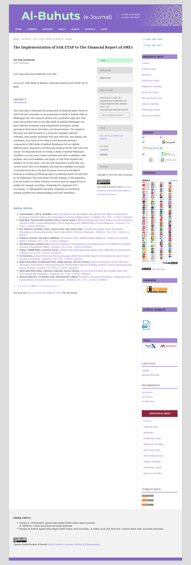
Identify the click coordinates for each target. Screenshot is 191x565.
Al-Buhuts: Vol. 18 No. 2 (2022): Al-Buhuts (111, 217)
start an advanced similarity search (44, 292)
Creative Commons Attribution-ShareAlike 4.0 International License (114, 190)
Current (32, 29)
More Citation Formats (112, 115)
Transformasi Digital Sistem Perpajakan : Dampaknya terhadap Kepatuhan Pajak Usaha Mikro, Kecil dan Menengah (71, 230)
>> (61, 286)
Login (104, 29)
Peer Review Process (152, 98)
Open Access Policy (151, 115)
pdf (103, 60)
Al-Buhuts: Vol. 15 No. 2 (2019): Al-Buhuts (62, 258)
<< (14, 286)
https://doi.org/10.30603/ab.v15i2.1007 (38, 74)
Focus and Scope (150, 92)
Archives (47, 29)
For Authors (147, 396)
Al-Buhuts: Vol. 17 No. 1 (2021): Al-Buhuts (47, 240)
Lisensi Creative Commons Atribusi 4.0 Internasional (74, 544)
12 (41, 286)
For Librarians (148, 401)
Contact (145, 63)
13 (44, 286)
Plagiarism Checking (152, 86)
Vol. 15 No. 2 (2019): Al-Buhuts (48, 39)
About (62, 29)
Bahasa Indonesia (150, 374)
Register (90, 29)
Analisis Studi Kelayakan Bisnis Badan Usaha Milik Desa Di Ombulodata (95, 249)
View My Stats (158, 269)
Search (75, 29)
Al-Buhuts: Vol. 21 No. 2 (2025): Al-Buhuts (70, 273)
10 (35, 286)
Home (18, 29)
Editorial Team (149, 68)
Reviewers (147, 74)
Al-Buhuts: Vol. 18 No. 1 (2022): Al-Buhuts (71, 246)
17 (56, 286)
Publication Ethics (151, 80)
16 (53, 286)
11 (38, 286)
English (145, 370)
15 (50, 286)
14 (47, 286)
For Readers (147, 392)
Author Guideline (150, 103)
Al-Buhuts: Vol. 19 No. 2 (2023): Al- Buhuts (40, 252)
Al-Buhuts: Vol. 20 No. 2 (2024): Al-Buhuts (57, 267)
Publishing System (151, 109)
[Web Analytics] (146, 269)
